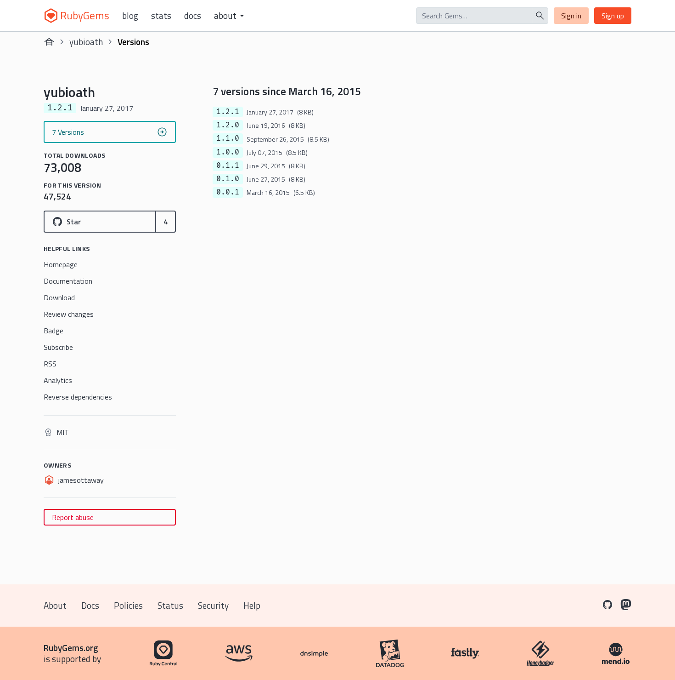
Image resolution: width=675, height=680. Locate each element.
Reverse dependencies (78, 396)
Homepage (61, 264)
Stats (161, 15)
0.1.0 (227, 178)
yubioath (86, 41)
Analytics (58, 380)
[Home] (49, 41)
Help (251, 605)
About (55, 605)
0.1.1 (227, 165)
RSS (50, 363)
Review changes (69, 314)
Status (170, 605)
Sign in (571, 15)
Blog (130, 15)
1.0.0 (227, 152)
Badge (53, 330)
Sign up (613, 15)
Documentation (68, 280)
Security (213, 605)
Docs (192, 15)
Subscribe (58, 347)
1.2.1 (227, 111)
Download (59, 297)
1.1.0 (227, 138)
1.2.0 (227, 125)
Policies (128, 605)
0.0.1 (227, 192)
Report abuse (73, 517)
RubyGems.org (71, 647)
